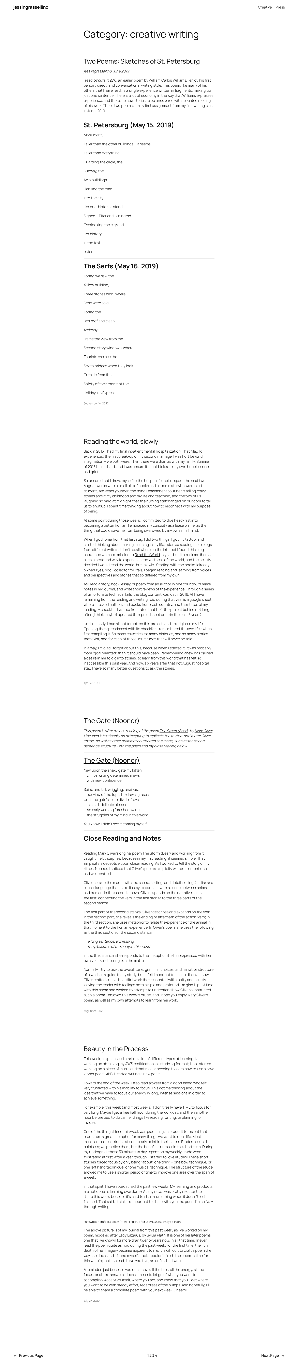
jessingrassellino (30, 7)
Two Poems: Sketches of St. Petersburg (142, 61)
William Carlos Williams (167, 80)
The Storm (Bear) (174, 730)
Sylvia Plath (173, 1222)
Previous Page (28, 1355)
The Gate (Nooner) (112, 720)
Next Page (273, 1355)
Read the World (147, 554)
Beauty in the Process (116, 1048)
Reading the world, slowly (121, 441)
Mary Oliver (203, 730)
